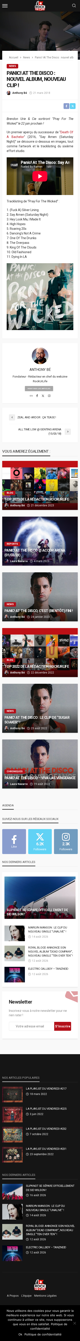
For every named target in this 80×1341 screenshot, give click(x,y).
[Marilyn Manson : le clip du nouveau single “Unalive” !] (14, 933)
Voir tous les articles (39, 389)
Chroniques (15, 771)
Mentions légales (45, 1295)
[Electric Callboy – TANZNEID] (14, 974)
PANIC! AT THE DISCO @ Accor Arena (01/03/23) (34, 552)
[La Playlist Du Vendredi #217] (12, 1094)
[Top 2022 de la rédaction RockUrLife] (40, 652)
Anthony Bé (19, 92)
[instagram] (49, 396)
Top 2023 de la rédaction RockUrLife (36, 499)
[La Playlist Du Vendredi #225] (12, 1114)
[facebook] (37, 396)
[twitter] (43, 396)
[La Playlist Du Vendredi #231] (12, 1154)
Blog (10, 492)
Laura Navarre (19, 561)
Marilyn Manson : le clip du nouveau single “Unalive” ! (47, 929)
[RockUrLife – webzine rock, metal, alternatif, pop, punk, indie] (40, 1284)
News (12, 66)
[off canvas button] (5, 6)
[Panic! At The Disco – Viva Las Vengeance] (40, 764)
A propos (13, 1295)
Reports (12, 543)
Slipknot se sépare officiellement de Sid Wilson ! (37, 912)
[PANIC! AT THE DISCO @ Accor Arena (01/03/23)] (40, 541)
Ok (20, 1334)
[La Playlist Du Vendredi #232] (12, 1134)
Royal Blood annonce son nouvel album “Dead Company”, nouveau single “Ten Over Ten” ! (50, 951)
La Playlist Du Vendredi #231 (46, 1148)
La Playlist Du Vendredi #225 (46, 1108)
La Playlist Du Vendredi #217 (46, 1088)
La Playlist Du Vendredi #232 (46, 1128)
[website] (31, 396)
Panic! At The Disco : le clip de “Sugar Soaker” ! (36, 719)
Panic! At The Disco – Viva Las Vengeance (39, 778)
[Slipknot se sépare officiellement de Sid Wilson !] (40, 898)
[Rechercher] (74, 6)
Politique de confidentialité (43, 1334)
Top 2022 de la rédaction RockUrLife (36, 666)
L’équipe (26, 1295)
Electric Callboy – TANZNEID (48, 968)
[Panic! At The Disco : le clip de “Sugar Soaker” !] (40, 708)
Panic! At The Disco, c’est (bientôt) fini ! (38, 611)
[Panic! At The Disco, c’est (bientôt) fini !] (40, 596)
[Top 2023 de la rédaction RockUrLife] (40, 485)
